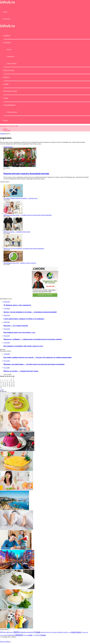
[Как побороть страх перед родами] (16, 529)
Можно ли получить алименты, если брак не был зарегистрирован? (24, 248)
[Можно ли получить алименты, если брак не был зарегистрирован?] (13, 247)
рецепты (25, 635)
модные (54, 632)
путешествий (3, 635)
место (49, 632)
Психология (10, 56)
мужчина (59, 632)
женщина (23, 632)
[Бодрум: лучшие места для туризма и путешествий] (14, 509)
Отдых (6, 84)
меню (42, 632)
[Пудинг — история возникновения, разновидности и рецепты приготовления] (17, 450)
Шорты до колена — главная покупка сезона (17, 231)
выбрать (11, 632)
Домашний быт (9, 105)
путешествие (85, 632)
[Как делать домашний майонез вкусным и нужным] (16, 608)
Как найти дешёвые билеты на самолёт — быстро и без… (21, 198)
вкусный (6, 632)
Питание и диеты (10, 91)
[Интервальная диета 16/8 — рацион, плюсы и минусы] (13, 261)
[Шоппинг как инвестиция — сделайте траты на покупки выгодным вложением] (13, 213)
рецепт (19, 634)
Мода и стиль (9, 70)
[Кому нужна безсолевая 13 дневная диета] (16, 411)
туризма (42, 635)
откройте (65, 632)
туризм (37, 635)
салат (30, 635)
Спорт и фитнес (12, 63)
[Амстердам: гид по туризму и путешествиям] (17, 569)
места (46, 632)
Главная (2, 133)
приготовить (76, 632)
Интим (9, 49)
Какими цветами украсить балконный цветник (26, 173)
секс (33, 635)
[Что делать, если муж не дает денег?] (15, 549)
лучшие (36, 632)
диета (16, 631)
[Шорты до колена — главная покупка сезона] (13, 230)
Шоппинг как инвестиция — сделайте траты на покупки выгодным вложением (28, 215)
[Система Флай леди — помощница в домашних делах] (16, 628)
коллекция (29, 632)
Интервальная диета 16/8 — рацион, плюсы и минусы (20, 263)
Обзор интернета (12, 112)
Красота (7, 77)
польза (69, 632)
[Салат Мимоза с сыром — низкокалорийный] (16, 470)
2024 (1, 632)
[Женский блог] (7, 3)
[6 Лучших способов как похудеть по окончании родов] (16, 490)
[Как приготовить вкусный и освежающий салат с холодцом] (17, 588)
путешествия (11, 635)
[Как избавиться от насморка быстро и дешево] (16, 431)
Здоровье (7, 42)
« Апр (2, 389)
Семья (6, 98)
